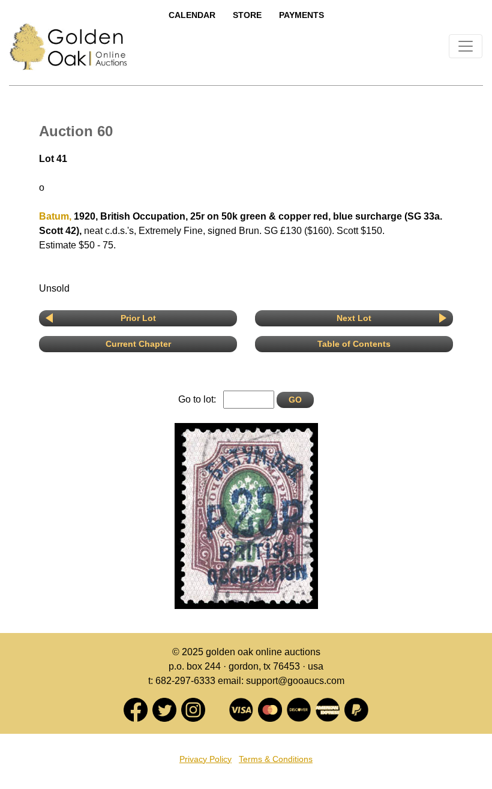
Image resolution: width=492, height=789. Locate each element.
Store (247, 15)
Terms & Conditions (276, 759)
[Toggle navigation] (465, 46)
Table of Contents (354, 344)
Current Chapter (138, 344)
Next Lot (354, 318)
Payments (301, 15)
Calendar (192, 15)
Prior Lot (138, 318)
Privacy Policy (205, 759)
